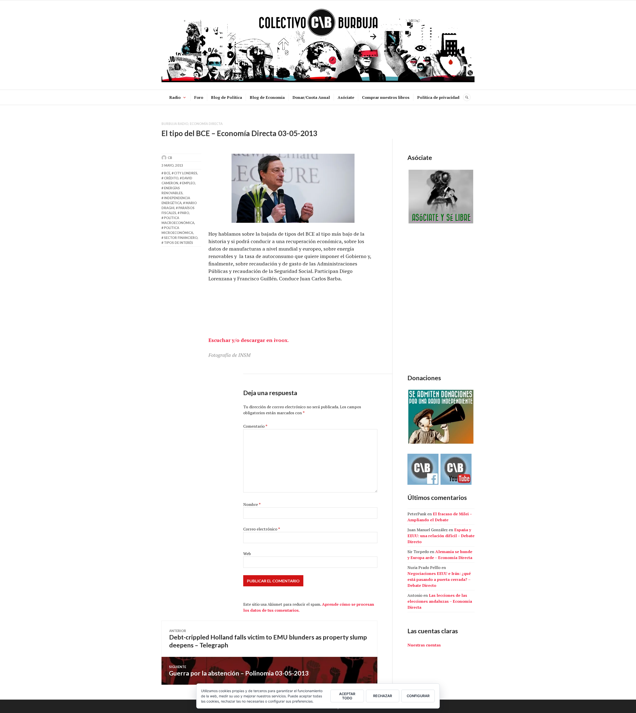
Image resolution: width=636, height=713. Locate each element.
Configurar (418, 696)
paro (184, 213)
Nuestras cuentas (424, 645)
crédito (171, 178)
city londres (185, 173)
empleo (188, 183)
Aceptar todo (347, 696)
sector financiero (181, 238)
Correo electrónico (261, 529)
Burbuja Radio (174, 124)
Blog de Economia (267, 97)
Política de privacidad (438, 97)
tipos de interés (178, 243)
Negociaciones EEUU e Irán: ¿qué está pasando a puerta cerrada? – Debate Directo (439, 579)
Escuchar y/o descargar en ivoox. (248, 340)
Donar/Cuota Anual (311, 97)
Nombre (252, 504)
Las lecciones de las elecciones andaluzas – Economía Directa (439, 601)
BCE (167, 173)
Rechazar (382, 696)
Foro (198, 97)
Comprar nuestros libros (385, 97)
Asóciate (346, 97)
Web (247, 553)
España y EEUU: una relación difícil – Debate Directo (441, 535)
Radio (175, 97)
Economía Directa (206, 124)
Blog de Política (226, 97)
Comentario (255, 426)
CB (170, 158)
